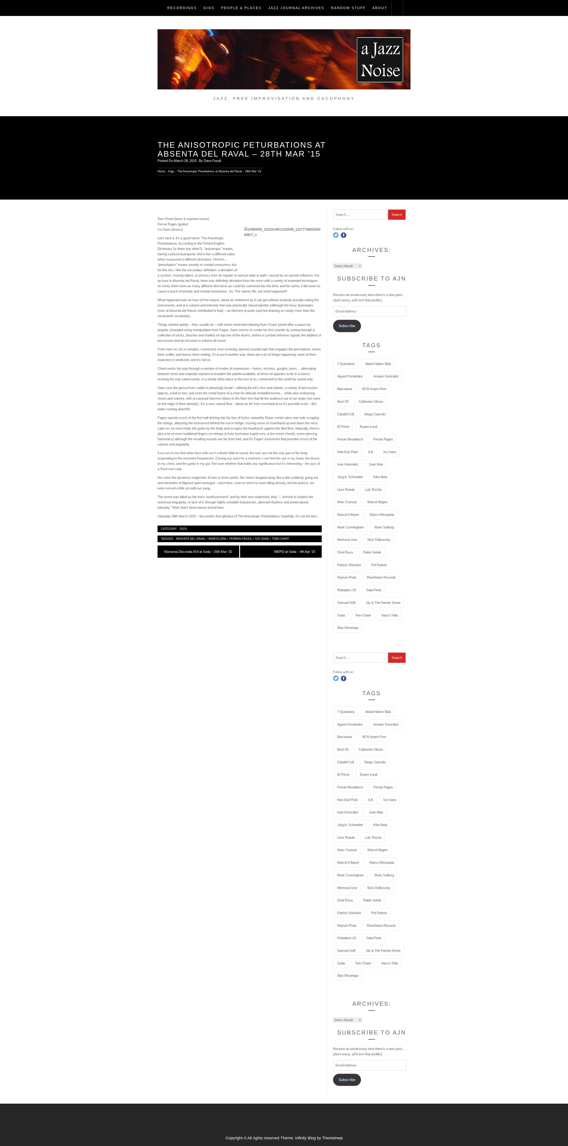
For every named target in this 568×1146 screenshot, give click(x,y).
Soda (341, 615)
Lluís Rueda (346, 489)
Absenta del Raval (190, 538)
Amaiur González (386, 376)
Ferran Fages (240, 538)
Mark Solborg (384, 527)
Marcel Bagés (377, 502)
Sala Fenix (374, 590)
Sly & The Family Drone (383, 602)
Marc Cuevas (347, 502)
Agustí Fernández (350, 376)
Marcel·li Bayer (348, 514)
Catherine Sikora (371, 401)
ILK (370, 452)
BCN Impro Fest (374, 389)
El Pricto (343, 426)
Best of (342, 401)
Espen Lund (368, 426)
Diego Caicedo (375, 414)
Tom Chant (280, 538)
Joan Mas (376, 464)
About (379, 8)
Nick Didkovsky (378, 540)
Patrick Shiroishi (349, 565)
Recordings (182, 8)
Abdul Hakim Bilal (378, 364)
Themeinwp (332, 1138)
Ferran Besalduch (350, 439)
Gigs (209, 8)
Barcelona (217, 538)
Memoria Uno (347, 540)
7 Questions (346, 364)
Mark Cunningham (350, 527)
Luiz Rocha (373, 489)
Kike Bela (380, 477)
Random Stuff (348, 8)
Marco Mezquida (382, 514)
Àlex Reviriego (347, 628)
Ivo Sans (262, 538)
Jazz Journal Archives (296, 8)
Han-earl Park (347, 452)
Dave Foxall (212, 161)
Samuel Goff (346, 602)
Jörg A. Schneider (350, 477)
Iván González (347, 464)
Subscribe (347, 326)
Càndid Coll (345, 414)
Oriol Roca (345, 552)
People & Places (241, 8)
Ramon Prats (347, 577)
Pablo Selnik (372, 552)
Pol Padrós (379, 565)
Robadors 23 (346, 590)
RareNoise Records (381, 577)
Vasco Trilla (389, 615)
